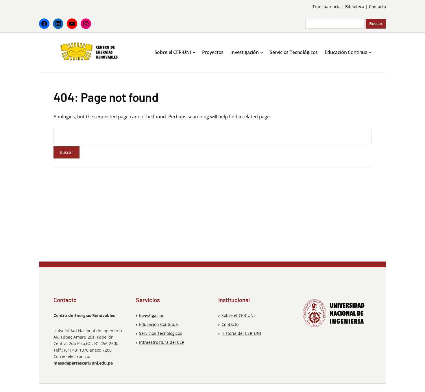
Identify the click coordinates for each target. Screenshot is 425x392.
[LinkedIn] (58, 23)
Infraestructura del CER (161, 342)
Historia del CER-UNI (241, 333)
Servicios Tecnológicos (294, 52)
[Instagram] (86, 23)
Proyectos (213, 52)
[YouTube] (72, 23)
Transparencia (327, 6)
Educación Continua (346, 52)
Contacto (377, 6)
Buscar (375, 23)
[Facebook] (44, 23)
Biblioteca (354, 6)
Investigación (244, 52)
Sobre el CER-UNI (173, 52)
